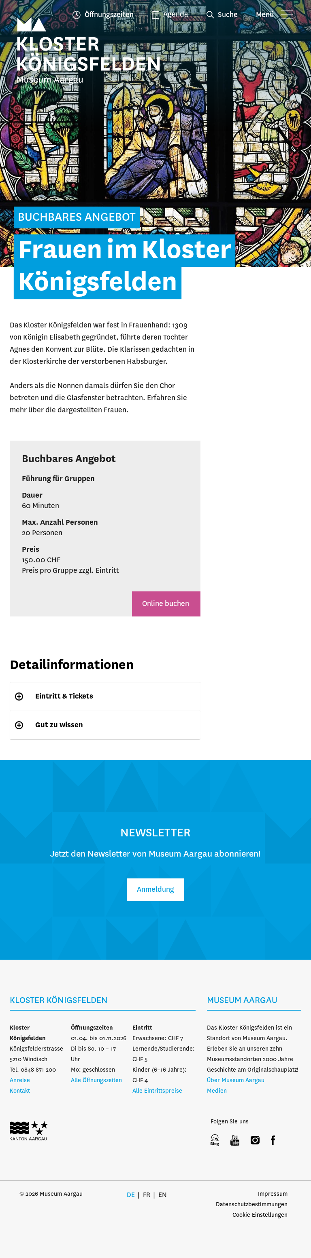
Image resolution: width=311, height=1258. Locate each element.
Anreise (20, 1080)
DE (131, 1195)
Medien (217, 1091)
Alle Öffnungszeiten (96, 1080)
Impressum (273, 1194)
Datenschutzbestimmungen (252, 1204)
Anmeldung (155, 890)
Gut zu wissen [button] (59, 725)
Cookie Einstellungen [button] (260, 1215)
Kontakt (20, 1091)
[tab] (105, 696)
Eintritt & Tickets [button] (64, 696)
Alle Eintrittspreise (157, 1091)
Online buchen (166, 604)
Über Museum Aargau (235, 1080)
